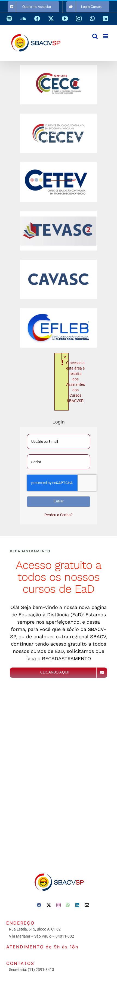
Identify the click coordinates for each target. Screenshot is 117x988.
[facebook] (39, 905)
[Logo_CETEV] (58, 164)
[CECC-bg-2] (58, 67)
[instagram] (58, 905)
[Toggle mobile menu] (106, 36)
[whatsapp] (68, 905)
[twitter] (49, 905)
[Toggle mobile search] (95, 36)
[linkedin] (77, 905)
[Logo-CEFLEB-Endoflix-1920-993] (58, 310)
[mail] (87, 905)
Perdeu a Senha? (58, 515)
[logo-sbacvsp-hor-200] (59, 872)
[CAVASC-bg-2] (58, 261)
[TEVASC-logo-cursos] (58, 213)
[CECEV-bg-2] (58, 115)
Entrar (58, 501)
